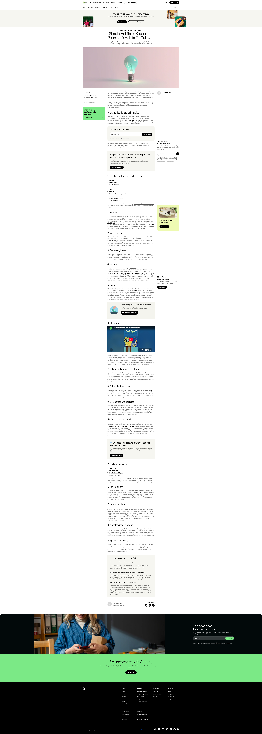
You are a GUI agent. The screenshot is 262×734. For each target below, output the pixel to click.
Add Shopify (162, 287)
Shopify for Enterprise (173, 699)
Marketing (105, 7)
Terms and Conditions (217, 643)
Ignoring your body (114, 475)
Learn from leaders (116, 167)
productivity (133, 268)
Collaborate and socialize (116, 198)
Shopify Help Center (142, 694)
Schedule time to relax (115, 196)
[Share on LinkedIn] (153, 605)
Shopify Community (142, 701)
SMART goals (111, 223)
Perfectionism (113, 468)
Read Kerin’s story (116, 455)
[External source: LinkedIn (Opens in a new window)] (174, 729)
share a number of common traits (144, 204)
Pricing (113, 2)
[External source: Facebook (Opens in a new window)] (155, 729)
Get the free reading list (129, 312)
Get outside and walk (115, 200)
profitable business (134, 120)
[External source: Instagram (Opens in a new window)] (167, 729)
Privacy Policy (170, 161)
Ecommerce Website (142, 719)
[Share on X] (150, 605)
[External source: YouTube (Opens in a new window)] (163, 729)
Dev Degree (156, 696)
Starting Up (98, 7)
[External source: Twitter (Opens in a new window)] (159, 729)
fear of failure (139, 492)
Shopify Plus (171, 696)
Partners (124, 696)
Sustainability (125, 714)
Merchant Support (142, 691)
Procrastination (113, 470)
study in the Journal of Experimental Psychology (121, 426)
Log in (165, 2)
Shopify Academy (141, 699)
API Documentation (158, 694)
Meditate (111, 191)
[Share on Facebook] (146, 605)
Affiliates (124, 699)
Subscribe (229, 638)
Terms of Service (105, 730)
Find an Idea (90, 7)
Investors (124, 694)
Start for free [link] (147, 134)
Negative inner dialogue (116, 473)
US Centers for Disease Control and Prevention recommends (127, 273)
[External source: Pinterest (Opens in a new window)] (178, 729)
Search (176, 7)
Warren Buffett (135, 290)
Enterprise (119, 2)
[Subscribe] (177, 153)
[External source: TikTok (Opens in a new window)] (171, 729)
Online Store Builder (142, 714)
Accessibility (125, 719)
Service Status (125, 704)
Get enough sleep (114, 184)
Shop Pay (170, 694)
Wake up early (113, 182)
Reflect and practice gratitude (117, 193)
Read (110, 189)
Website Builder (141, 717)
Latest (111, 7)
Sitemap (124, 730)
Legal (123, 701)
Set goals (111, 180)
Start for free (174, 2)
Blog (84, 7)
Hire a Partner (140, 696)
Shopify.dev (156, 691)
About (123, 691)
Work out (111, 187)
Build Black (125, 717)
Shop (169, 691)
